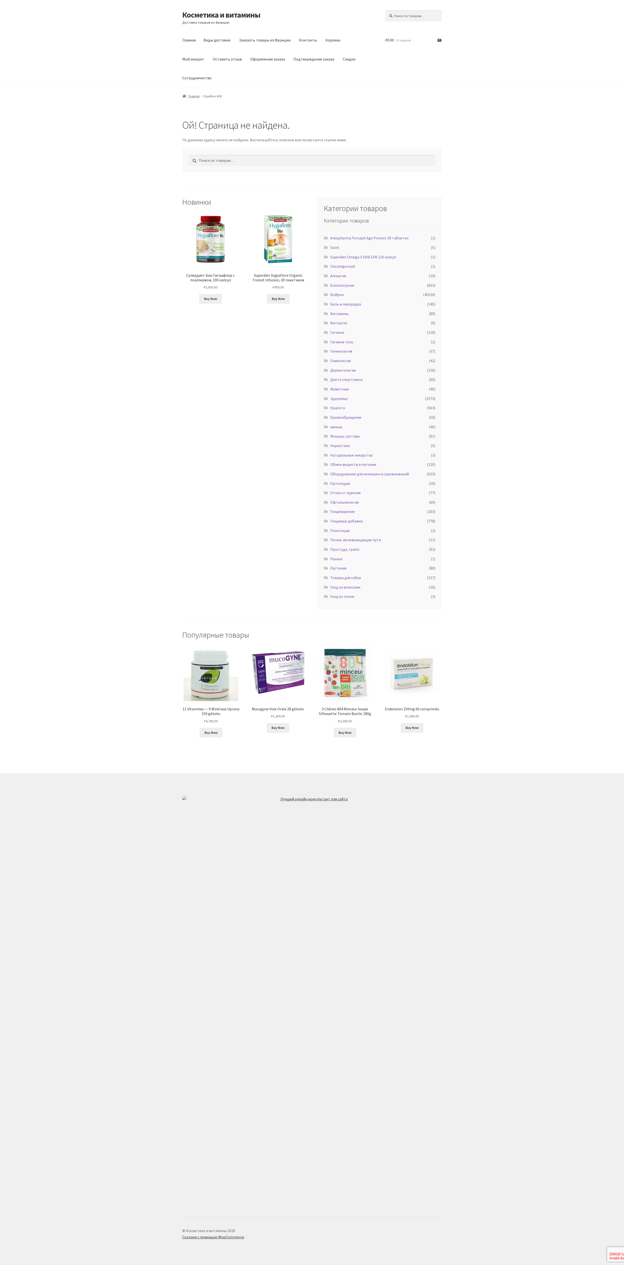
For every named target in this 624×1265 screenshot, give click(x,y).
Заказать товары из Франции (265, 40)
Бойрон (337, 294)
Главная (189, 40)
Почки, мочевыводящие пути (355, 539)
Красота (337, 407)
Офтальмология (344, 502)
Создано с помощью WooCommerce (213, 1236)
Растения (338, 568)
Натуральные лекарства (351, 455)
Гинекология (341, 351)
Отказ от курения (345, 492)
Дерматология (343, 370)
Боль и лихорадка (345, 304)
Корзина (332, 40)
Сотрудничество (197, 77)
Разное (336, 558)
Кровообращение (345, 417)
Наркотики (340, 445)
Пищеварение (342, 511)
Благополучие (342, 285)
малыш (336, 426)
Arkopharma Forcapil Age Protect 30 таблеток (369, 237)
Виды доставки (217, 40)
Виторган (338, 322)
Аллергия (338, 275)
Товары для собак (345, 577)
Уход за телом (342, 596)
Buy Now (210, 298)
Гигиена (337, 332)
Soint (334, 247)
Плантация (340, 530)
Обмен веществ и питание (353, 464)
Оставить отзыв (227, 59)
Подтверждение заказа (313, 59)
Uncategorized (342, 266)
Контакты (308, 40)
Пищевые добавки (346, 521)
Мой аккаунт (193, 59)
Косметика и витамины (221, 15)
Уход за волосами (345, 587)
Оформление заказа (267, 59)
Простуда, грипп (344, 549)
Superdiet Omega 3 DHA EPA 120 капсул (363, 257)
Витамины (339, 313)
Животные (339, 389)
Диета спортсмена (346, 379)
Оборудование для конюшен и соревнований (369, 473)
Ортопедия (340, 483)
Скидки (349, 59)
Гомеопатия (340, 360)
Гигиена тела (341, 341)
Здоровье (339, 398)
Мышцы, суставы (345, 436)
